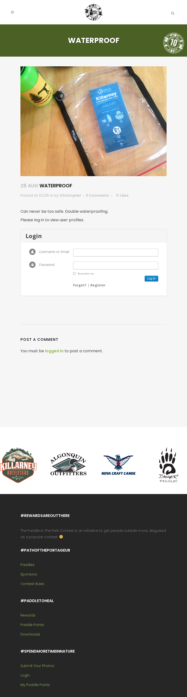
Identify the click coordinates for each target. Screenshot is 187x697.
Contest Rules (32, 583)
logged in (54, 351)
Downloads (30, 634)
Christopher (70, 195)
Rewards (27, 615)
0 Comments (97, 195)
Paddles (27, 564)
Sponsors (28, 574)
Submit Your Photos (37, 665)
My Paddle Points (35, 684)
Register (97, 285)
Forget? (79, 285)
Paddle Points (32, 624)
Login (25, 675)
